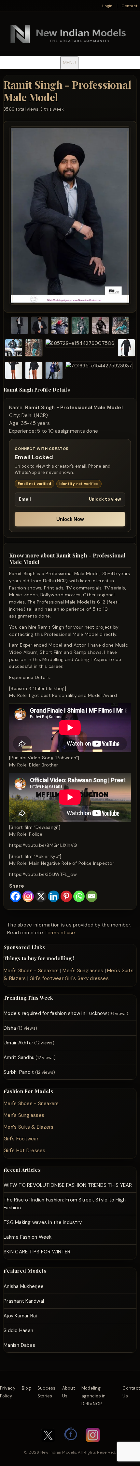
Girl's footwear (46, 978)
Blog (26, 1388)
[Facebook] (15, 896)
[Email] (91, 896)
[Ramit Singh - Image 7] (13, 349)
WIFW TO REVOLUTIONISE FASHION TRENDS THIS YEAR (68, 1185)
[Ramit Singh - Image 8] (34, 349)
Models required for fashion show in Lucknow (55, 1013)
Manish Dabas (19, 1345)
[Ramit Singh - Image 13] (54, 371)
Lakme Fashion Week (28, 1237)
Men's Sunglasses (83, 970)
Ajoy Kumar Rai (20, 1316)
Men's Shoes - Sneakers (31, 970)
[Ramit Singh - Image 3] (60, 326)
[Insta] (93, 1445)
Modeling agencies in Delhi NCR (93, 1396)
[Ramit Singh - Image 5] (100, 326)
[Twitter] (48, 1445)
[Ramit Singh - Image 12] (34, 371)
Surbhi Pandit (19, 1072)
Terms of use (60, 932)
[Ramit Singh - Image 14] (98, 371)
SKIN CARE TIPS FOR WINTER (37, 1252)
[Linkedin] (53, 896)
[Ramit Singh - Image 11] (13, 371)
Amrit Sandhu (19, 1057)
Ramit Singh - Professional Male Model (67, 90)
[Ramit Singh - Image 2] (40, 326)
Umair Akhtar (18, 1042)
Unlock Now (70, 519)
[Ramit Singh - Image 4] (80, 326)
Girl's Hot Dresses (25, 1150)
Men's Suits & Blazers (28, 1127)
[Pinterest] (66, 896)
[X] (41, 896)
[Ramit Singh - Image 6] (120, 326)
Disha (10, 1028)
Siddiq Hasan (18, 1330)
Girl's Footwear (21, 1139)
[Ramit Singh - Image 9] (80, 349)
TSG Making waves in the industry (43, 1222)
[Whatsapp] (79, 896)
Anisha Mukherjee (24, 1286)
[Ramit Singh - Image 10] (126, 349)
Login (107, 5)
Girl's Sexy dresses (87, 978)
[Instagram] (28, 896)
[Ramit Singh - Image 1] (19, 326)
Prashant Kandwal (24, 1301)
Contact (129, 5)
